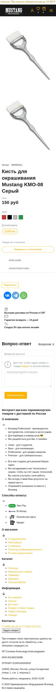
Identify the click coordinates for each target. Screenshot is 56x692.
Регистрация (14, 542)
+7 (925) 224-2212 (31, 626)
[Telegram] (15, 295)
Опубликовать (15, 395)
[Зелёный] (21, 218)
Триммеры (13, 575)
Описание (15, 260)
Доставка (13, 604)
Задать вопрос (11, 630)
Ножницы (13, 568)
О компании (14, 546)
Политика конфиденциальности (25, 549)
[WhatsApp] (23, 295)
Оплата (12, 601)
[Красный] (4, 218)
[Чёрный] (9, 218)
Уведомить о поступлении (28, 249)
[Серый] (15, 218)
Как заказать (15, 597)
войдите (25, 366)
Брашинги (13, 578)
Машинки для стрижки (20, 571)
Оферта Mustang (17, 611)
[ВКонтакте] (7, 295)
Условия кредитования (20, 553)
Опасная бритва (17, 582)
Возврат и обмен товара (21, 608)
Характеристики (19, 268)
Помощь (12, 615)
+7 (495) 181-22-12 (12, 626)
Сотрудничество (17, 539)
